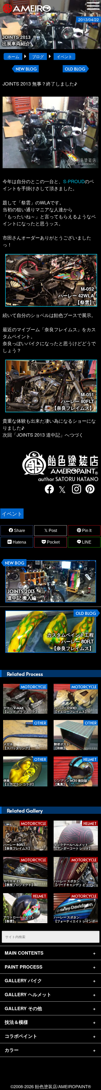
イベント (64, 56)
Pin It (86, 530)
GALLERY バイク (23, 980)
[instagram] (74, 489)
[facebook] (47, 489)
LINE (86, 542)
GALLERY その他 (23, 1008)
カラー (12, 1050)
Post (52, 530)
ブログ (38, 56)
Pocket (53, 542)
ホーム (13, 56)
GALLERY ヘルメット (28, 994)
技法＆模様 (16, 1022)
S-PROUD (74, 181)
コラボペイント (21, 1036)
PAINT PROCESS (23, 966)
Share (19, 530)
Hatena (19, 542)
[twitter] (61, 489)
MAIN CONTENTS (24, 952)
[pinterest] (88, 489)
